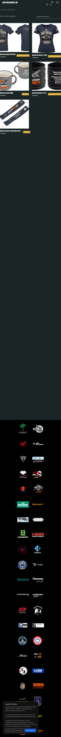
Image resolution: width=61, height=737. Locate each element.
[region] (20, 717)
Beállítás (9, 730)
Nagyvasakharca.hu (10, 2)
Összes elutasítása (18, 730)
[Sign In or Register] (47, 2)
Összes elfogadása (30, 730)
